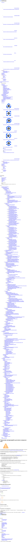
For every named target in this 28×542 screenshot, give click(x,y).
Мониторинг (6, 421)
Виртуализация (5, 87)
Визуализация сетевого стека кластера (11, 353)
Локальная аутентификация (11, 196)
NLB (6, 336)
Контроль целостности (7, 398)
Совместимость (5, 91)
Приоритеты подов (10, 267)
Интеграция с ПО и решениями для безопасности (12, 313)
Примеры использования (12, 296)
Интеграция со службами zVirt (13, 249)
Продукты (3, 2)
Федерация (9, 281)
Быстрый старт (3, 99)
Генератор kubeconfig (8, 351)
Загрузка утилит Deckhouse (9, 352)
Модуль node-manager (8, 379)
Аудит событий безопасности (8, 399)
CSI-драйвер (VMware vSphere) (10, 393)
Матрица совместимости (6, 71)
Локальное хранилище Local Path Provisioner (13, 294)
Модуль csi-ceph (8, 411)
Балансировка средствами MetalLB (13, 274)
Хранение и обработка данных (7, 97)
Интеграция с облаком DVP (12, 239)
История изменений (4, 438)
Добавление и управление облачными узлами (13, 259)
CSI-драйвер (7, 392)
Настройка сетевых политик (9, 282)
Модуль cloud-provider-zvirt (9, 390)
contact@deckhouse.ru (4, 519)
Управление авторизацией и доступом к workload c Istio (12, 340)
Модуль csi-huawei (8, 412)
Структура (6, 361)
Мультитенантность (5, 354)
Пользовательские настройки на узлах (12, 260)
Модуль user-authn (7, 396)
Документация (2, 81)
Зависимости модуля (7, 363)
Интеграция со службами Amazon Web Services (15, 219)
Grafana (7, 350)
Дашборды (6, 356)
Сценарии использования (5, 95)
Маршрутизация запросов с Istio (9, 341)
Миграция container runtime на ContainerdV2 (13, 261)
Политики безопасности (9, 311)
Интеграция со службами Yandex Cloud (14, 208)
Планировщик (9, 266)
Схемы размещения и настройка (13, 207)
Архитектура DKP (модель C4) (7, 359)
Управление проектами (9, 325)
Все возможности (5, 85)
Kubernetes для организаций (6, 98)
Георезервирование (7, 368)
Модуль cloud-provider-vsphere (10, 389)
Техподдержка (3, 74)
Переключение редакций (9, 193)
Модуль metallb (6, 403)
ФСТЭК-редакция (4, 94)
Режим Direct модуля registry (8, 371)
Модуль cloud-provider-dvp (9, 385)
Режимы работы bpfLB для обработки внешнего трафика (15, 287)
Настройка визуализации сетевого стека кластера (14, 271)
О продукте (3, 84)
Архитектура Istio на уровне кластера (9, 404)
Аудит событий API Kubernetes (11, 310)
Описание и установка (7, 436)
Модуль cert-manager (7, 400)
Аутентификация (7, 332)
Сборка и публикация (7, 362)
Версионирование (7, 364)
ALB (6, 337)
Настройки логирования (6, 357)
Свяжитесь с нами (6, 81)
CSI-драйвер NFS (8, 418)
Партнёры (3, 70)
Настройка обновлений (7, 328)
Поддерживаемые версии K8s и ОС (7, 429)
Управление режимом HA (9, 252)
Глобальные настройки (7, 427)
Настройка (9, 290)
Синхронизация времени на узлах (12, 288)
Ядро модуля (6, 424)
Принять (1, 513)
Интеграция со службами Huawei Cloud (14, 233)
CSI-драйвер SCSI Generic (9, 419)
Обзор (7, 190)
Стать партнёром (5, 72)
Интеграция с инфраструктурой (7, 89)
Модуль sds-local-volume (8, 409)
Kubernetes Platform (4, 522)
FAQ (9, 297)
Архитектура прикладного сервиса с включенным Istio (11, 405)
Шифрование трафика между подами (12, 270)
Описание (6, 189)
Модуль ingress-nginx (7, 402)
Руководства (3, 101)
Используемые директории (6, 434)
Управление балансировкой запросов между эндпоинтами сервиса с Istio (14, 342)
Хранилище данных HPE (11, 303)
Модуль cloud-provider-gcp (9, 386)
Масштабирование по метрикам (10, 263)
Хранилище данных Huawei (11, 304)
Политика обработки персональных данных (7, 538)
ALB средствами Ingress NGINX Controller (14, 276)
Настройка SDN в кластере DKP (12, 284)
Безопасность (5, 86)
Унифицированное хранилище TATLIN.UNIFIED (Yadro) (15, 307)
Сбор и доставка (8, 322)
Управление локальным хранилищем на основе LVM (15, 299)
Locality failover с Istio (7, 343)
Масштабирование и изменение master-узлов (13, 257)
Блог (2, 536)
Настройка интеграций (10, 320)
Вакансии (4, 80)
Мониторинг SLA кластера (9, 319)
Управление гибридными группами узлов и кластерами (13, 382)
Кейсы (4, 76)
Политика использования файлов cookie (7, 539)
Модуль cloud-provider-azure (9, 384)
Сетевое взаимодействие (6, 431)
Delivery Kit (3, 525)
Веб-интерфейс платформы (9, 349)
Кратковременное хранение (9, 323)
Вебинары (4, 77)
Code (2, 527)
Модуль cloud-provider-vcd (9, 388)
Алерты (4, 432)
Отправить (2, 511)
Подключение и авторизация (12, 206)
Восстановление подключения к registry (11, 192)
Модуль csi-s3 (7, 414)
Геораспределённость (7, 367)
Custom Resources (7, 428)
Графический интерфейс (6, 88)
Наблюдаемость (5, 90)
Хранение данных (5, 93)
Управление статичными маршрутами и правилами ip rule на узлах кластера (17, 285)
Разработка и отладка (7, 365)
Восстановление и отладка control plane (12, 256)
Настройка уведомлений (8, 329)
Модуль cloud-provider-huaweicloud (10, 387)
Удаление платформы (6, 330)
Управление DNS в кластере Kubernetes (12, 286)
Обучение (3, 73)
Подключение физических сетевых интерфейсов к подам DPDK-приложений (15, 339)
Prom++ (3, 526)
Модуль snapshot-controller (8, 408)
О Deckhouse (4, 79)
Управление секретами (6, 92)
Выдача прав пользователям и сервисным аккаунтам (14, 201)
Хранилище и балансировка (12, 222)
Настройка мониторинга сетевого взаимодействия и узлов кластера (16, 316)
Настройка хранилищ (8, 292)
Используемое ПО (5, 433)
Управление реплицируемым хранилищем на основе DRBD (16, 301)
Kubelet (5, 374)
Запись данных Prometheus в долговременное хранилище (15, 317)
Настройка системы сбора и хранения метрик (11, 318)
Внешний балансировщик (12, 275)
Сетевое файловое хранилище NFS (12, 305)
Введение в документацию (5, 186)
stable (1, 176)
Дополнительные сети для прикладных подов (12, 338)
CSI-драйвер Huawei (8, 417)
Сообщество (4, 75)
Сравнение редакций (5, 430)
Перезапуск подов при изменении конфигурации (12, 265)
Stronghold (3, 524)
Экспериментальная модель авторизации (13, 200)
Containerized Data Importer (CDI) (9, 425)
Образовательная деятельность (5, 534)
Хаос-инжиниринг (8, 253)
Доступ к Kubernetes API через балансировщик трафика (14, 197)
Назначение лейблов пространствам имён (10, 326)
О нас (2, 78)
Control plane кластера (7, 373)
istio (23, 451)
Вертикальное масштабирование (10, 264)
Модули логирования (7, 422)
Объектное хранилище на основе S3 (12, 306)
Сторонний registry (8, 191)
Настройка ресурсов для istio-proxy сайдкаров (10, 344)
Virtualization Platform (4, 523)
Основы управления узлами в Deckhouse (13, 258)
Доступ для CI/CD (10, 202)
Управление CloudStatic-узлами (10, 381)
